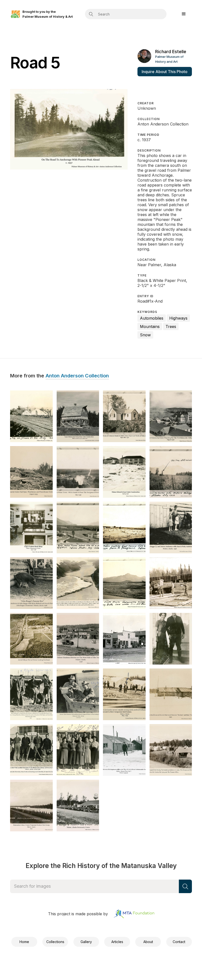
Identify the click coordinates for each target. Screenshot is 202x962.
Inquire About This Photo (164, 71)
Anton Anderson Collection (77, 376)
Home (24, 942)
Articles (117, 942)
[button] (183, 14)
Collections (55, 942)
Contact (179, 942)
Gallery (86, 942)
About (148, 942)
